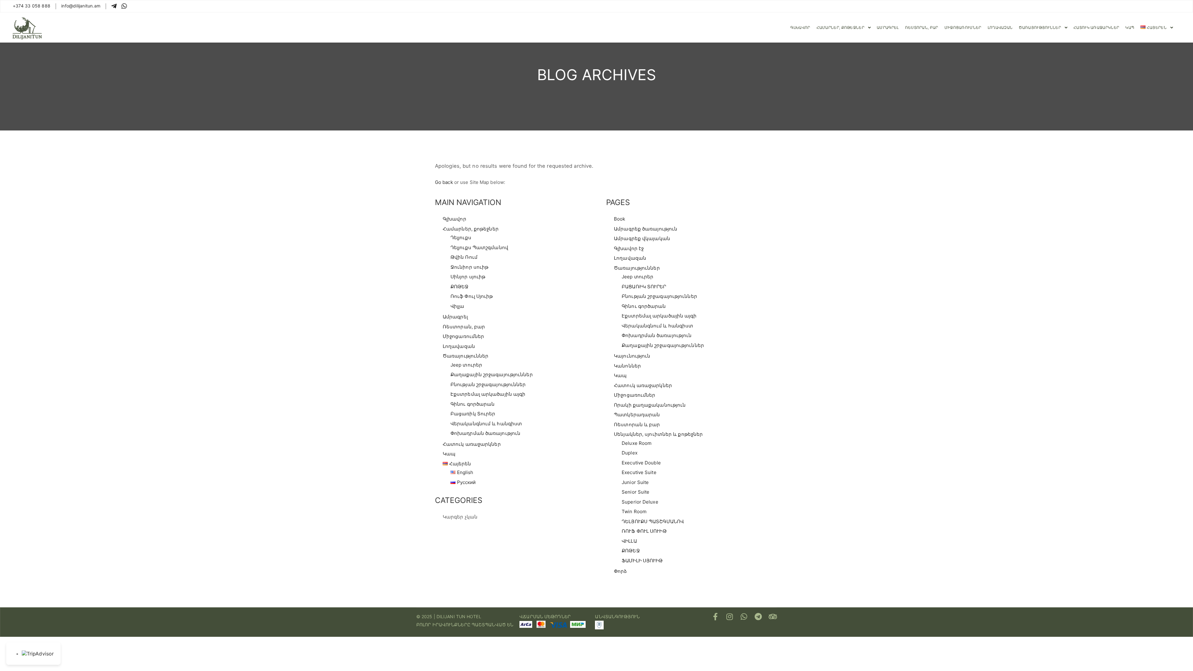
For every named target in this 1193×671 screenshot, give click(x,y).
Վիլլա (457, 306)
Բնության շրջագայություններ (488, 384)
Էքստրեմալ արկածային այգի (487, 394)
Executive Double (641, 463)
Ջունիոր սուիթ (469, 267)
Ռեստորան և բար (637, 424)
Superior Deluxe (640, 502)
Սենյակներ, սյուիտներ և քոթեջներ (658, 434)
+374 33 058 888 (31, 5)
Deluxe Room (636, 443)
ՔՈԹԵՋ (459, 287)
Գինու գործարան (472, 404)
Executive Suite (639, 472)
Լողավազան (459, 346)
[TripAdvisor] (773, 617)
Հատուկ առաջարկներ (472, 444)
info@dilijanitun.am (80, 5)
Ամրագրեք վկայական (642, 238)
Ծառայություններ (466, 356)
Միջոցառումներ (463, 336)
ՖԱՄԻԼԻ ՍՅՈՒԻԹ (642, 561)
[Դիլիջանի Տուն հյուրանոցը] (27, 27)
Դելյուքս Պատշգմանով (479, 247)
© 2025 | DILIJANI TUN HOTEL (448, 616)
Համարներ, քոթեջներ (471, 229)
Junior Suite (635, 482)
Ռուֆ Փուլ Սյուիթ (471, 296)
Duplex (630, 453)
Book (619, 219)
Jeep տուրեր (466, 365)
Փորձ (620, 571)
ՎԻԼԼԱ (629, 541)
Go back (444, 182)
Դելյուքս (460, 237)
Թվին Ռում (464, 257)
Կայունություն (632, 356)
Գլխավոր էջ (629, 248)
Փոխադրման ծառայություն (485, 433)
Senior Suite (635, 492)
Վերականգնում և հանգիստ (486, 424)
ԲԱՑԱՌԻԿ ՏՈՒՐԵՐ (644, 287)
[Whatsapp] (744, 617)
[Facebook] (715, 617)
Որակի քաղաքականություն (650, 405)
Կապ (449, 454)
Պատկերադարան (637, 415)
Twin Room (634, 511)
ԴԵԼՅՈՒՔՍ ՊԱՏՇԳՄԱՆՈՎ (653, 521)
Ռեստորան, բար (464, 327)
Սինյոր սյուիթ (467, 277)
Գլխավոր (454, 219)
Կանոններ (627, 366)
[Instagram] (730, 617)
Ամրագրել (455, 317)
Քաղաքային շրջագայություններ (491, 374)
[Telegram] (758, 617)
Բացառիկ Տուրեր (472, 414)
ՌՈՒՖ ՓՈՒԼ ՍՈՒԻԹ (644, 531)
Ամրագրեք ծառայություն (645, 229)
